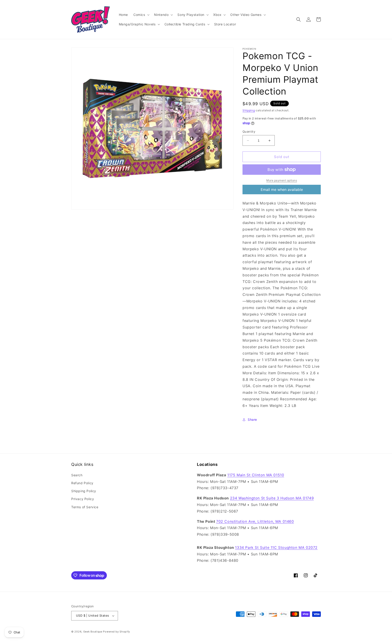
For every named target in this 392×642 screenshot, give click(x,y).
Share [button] (252, 419)
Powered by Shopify (116, 631)
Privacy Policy (82, 499)
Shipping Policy (83, 491)
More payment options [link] (281, 180)
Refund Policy (82, 483)
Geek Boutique (92, 631)
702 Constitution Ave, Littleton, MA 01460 (255, 521)
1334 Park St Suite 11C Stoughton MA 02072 (276, 547)
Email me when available (282, 189)
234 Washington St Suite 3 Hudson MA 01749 (272, 498)
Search (77, 475)
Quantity (249, 131)
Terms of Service (84, 507)
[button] (141, 14)
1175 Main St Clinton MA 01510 (255, 474)
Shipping (249, 110)
